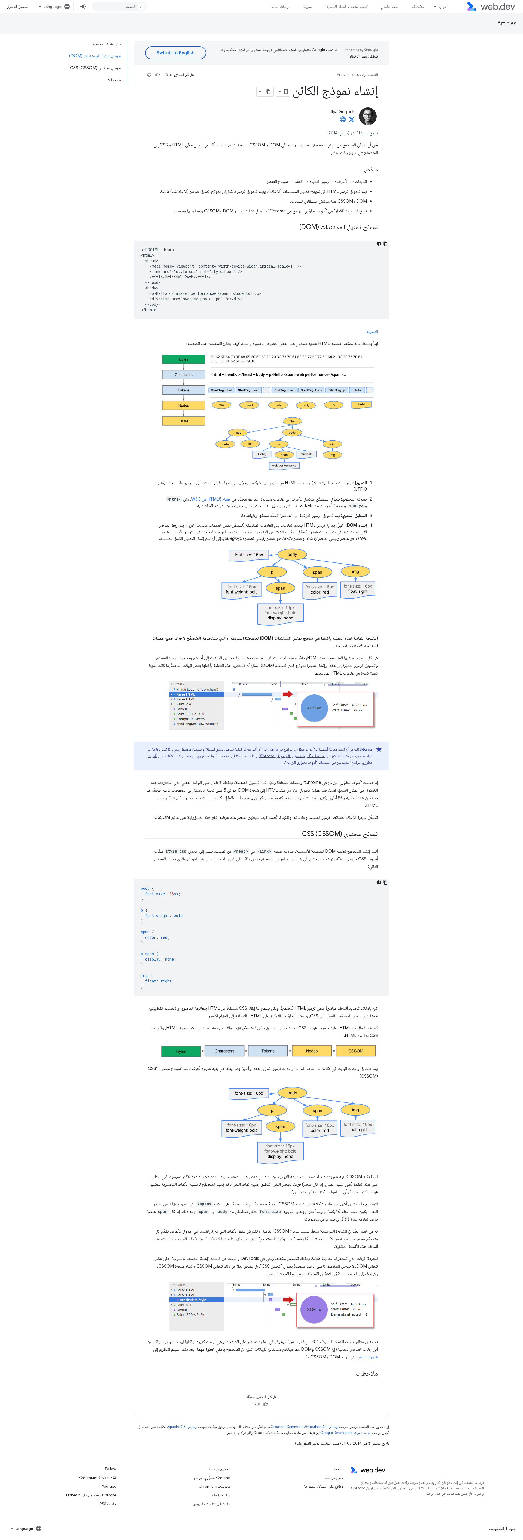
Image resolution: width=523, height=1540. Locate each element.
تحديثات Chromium (214, 1486)
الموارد (443, 6)
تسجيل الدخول (17, 6)
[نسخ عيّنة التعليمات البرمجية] (385, 244)
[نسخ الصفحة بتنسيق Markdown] (268, 91)
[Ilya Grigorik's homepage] (343, 121)
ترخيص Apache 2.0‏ (182, 1426)
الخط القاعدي (390, 6)
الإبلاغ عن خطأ (334, 1477)
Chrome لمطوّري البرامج (212, 1477)
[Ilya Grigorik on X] (352, 121)
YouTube (109, 1486)
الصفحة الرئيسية (367, 74)
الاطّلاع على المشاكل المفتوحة (324, 1486)
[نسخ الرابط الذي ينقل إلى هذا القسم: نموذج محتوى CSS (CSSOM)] (297, 834)
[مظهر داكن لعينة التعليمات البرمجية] (379, 244)
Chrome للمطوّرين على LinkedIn (91, 1495)
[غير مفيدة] (149, 75)
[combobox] (119, 6)
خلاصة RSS (108, 1503)
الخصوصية (496, 1528)
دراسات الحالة (281, 6)
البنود (512, 1528)
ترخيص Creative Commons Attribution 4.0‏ (304, 1426)
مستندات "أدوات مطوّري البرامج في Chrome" (292, 755)
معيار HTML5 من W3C (211, 499)
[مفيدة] (157, 75)
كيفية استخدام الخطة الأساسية (347, 6)
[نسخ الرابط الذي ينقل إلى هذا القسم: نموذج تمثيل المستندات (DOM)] (294, 227)
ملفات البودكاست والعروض (211, 1503)
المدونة (308, 6)
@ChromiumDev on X (97, 1477)
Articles (506, 23)
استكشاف (418, 6)
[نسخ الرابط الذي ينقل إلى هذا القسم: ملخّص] (359, 170)
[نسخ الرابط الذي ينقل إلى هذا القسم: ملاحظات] (350, 1374)
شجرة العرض (367, 1357)
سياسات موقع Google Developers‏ (345, 1432)
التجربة (372, 331)
